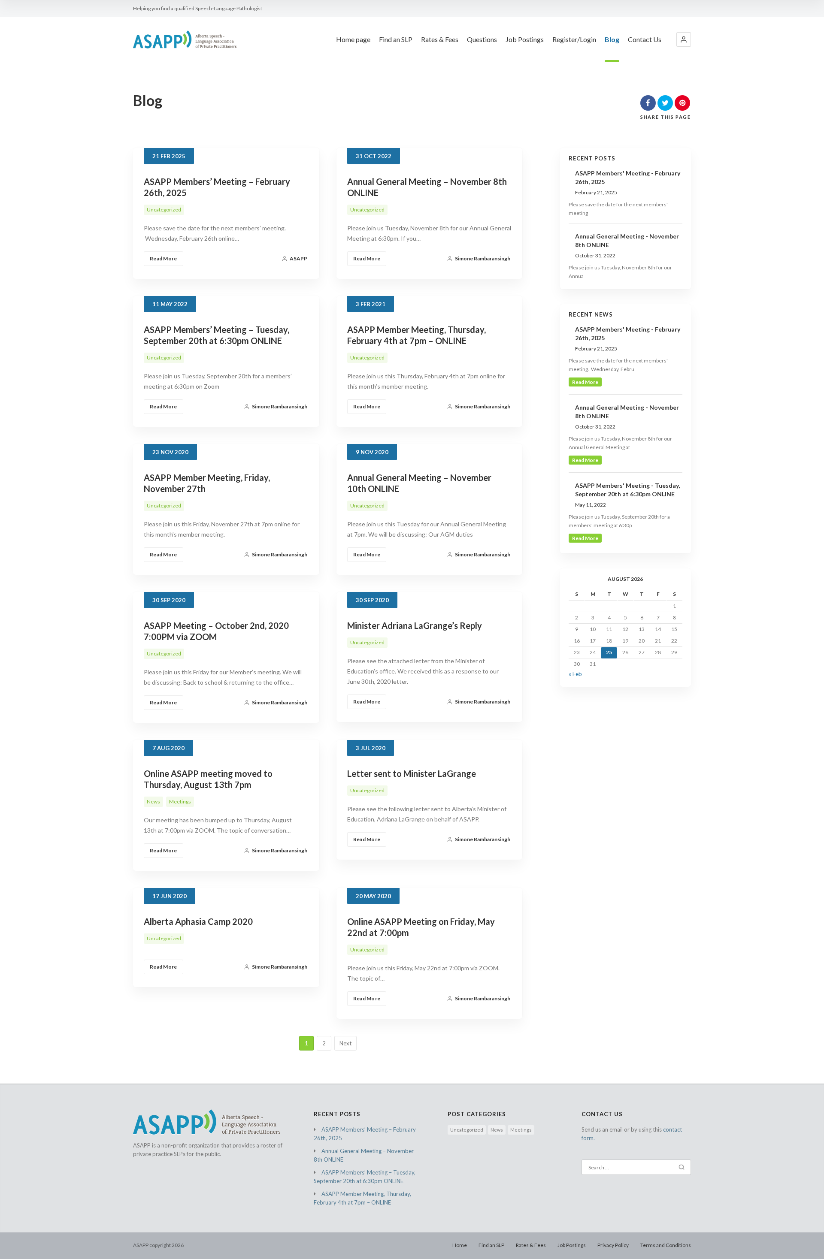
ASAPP (298, 258)
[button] (683, 39)
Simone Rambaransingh (482, 258)
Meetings (180, 801)
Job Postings (525, 39)
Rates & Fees (439, 39)
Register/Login (574, 39)
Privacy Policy (613, 1245)
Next (345, 1043)
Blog (612, 39)
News (153, 801)
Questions (482, 39)
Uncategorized (164, 209)
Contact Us (644, 39)
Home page (353, 39)
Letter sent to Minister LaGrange (411, 773)
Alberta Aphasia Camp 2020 (198, 921)
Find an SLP (395, 39)
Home (459, 1245)
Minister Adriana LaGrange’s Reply (414, 625)
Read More (163, 258)
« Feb (575, 673)
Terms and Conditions (665, 1245)
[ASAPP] (184, 39)
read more (585, 382)
